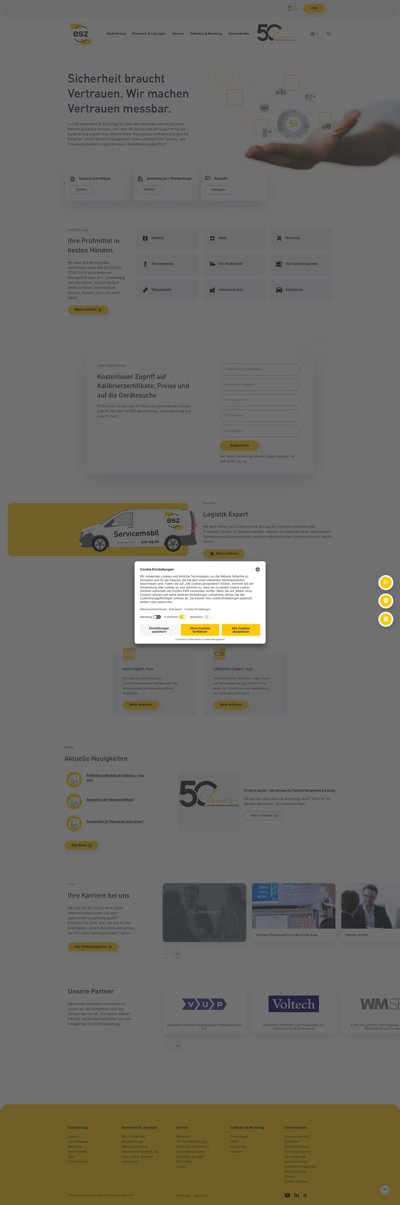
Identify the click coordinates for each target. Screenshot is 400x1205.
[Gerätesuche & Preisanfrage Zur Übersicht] (385, 619)
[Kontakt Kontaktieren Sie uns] (385, 582)
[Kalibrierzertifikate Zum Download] (385, 600)
